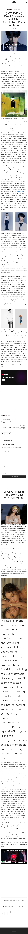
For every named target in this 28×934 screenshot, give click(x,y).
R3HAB (24, 540)
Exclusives (9, 9)
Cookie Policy (8, 930)
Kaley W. (14, 28)
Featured (8, 415)
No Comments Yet (8, 440)
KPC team (13, 123)
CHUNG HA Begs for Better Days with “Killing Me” (13, 494)
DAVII (4, 415)
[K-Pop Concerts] (14, 2)
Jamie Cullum (20, 191)
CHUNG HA (5, 894)
